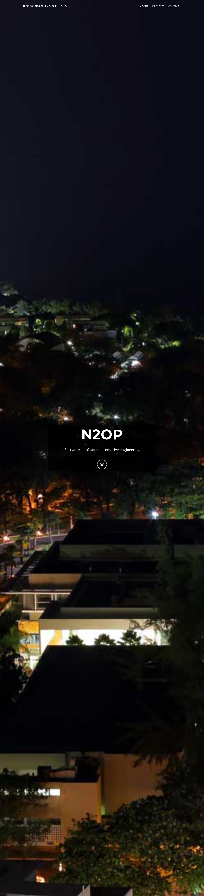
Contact (173, 6)
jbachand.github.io (46, 6)
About (144, 6)
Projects (158, 6)
